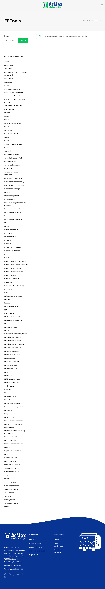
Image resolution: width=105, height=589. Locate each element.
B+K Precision (9, 109)
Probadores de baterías (12, 403)
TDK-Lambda (9, 493)
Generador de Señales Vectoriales (16, 265)
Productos (8, 410)
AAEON (6, 62)
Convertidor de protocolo (13, 178)
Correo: (7, 565)
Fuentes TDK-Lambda (12, 251)
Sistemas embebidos (11, 472)
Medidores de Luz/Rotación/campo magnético (15, 332)
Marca (90, 21)
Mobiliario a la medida (11, 361)
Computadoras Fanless (12, 154)
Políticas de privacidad (58, 551)
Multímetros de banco (12, 379)
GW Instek (8, 282)
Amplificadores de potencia (13, 92)
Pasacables (8, 389)
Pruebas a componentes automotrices (13, 425)
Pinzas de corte (9, 393)
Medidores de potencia (12, 341)
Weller (6, 506)
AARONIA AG (8, 65)
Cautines (7, 140)
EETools (7, 192)
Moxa (6, 372)
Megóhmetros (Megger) (13, 348)
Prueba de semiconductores (14, 421)
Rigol (6, 454)
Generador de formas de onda (15, 261)
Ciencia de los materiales (13, 144)
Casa (84, 21)
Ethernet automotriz (11, 223)
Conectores (8, 168)
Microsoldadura (9, 358)
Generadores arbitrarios (13, 268)
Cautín (6, 137)
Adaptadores (9, 78)
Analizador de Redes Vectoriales (15, 96)
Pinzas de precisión (11, 396)
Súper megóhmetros (11, 486)
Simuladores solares (11, 468)
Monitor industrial (10, 368)
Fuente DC (8, 244)
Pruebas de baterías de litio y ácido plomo (14, 431)
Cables (6, 116)
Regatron (7, 447)
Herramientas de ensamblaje (14, 285)
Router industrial (10, 461)
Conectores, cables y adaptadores (11, 173)
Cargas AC (7, 126)
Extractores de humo (11, 230)
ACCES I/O (8, 69)
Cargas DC (8, 130)
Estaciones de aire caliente (13, 209)
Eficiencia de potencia (11, 196)
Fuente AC (7, 240)
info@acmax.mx (16, 565)
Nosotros (32, 539)
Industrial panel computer (13, 296)
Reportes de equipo (35, 547)
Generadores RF (10, 275)
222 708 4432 (18, 569)
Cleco (6, 147)
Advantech (8, 82)
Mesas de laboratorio (11, 351)
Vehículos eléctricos (11, 503)
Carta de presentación (36, 543)
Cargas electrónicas (11, 133)
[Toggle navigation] (86, 5)
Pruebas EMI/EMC (10, 437)
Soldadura (7, 479)
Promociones (9, 417)
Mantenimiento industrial (13, 320)
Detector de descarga (12, 189)
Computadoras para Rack (13, 158)
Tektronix (7, 496)
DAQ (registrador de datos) (14, 182)
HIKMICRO (8, 289)
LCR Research (9, 313)
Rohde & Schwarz (10, 458)
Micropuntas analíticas (12, 354)
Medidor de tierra (10, 327)
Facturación (58, 539)
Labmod (7, 303)
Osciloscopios (9, 386)
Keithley (7, 299)
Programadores (10, 414)
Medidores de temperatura (14, 344)
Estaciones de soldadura (13, 219)
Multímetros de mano (11, 382)
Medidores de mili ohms (12, 337)
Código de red (9, 151)
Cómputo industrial (11, 161)
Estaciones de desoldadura (13, 212)
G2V (5, 254)
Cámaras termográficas (12, 123)
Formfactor (8, 233)
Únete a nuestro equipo (37, 551)
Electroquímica (9, 199)
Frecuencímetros (10, 237)
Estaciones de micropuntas (13, 216)
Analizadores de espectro (13, 106)
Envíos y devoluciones (58, 544)
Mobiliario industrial (11, 365)
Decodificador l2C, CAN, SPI (14, 185)
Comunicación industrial (12, 165)
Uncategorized (9, 500)
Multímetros (8, 375)
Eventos (7, 226)
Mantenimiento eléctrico (12, 317)
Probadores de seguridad (13, 407)
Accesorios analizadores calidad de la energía (15, 73)
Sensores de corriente (12, 465)
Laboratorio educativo (12, 306)
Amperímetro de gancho (12, 89)
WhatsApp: (8, 569)
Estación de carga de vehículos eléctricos (15, 204)
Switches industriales (11, 489)
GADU (6, 258)
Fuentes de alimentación (12, 247)
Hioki (6, 292)
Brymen (7, 113)
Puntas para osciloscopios (13, 444)
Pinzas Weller (9, 400)
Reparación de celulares (12, 451)
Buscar (7, 36)
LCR (5, 310)
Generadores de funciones (13, 272)
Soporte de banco (10, 482)
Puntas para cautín (10, 440)
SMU (6, 475)
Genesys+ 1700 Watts (12, 279)
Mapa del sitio (34, 555)
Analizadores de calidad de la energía (14, 100)
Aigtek (6, 85)
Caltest (6, 119)
